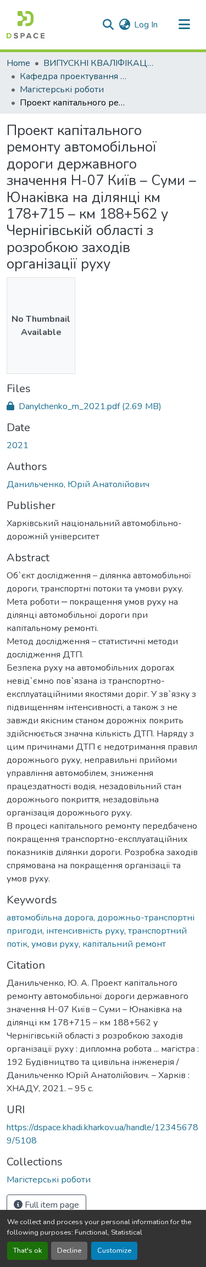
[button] (25, 24)
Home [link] (18, 63)
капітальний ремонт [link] (124, 944)
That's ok (27, 1250)
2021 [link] (18, 445)
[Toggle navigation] (184, 24)
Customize (114, 1250)
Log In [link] (146, 25)
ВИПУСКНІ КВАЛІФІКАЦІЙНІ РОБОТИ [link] (98, 63)
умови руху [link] (55, 944)
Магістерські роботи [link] (62, 89)
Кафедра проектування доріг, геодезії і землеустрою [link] (75, 76)
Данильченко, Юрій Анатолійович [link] (78, 484)
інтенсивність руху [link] (85, 931)
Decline (69, 1250)
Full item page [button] (51, 1205)
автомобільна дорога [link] (50, 918)
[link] (103, 406)
